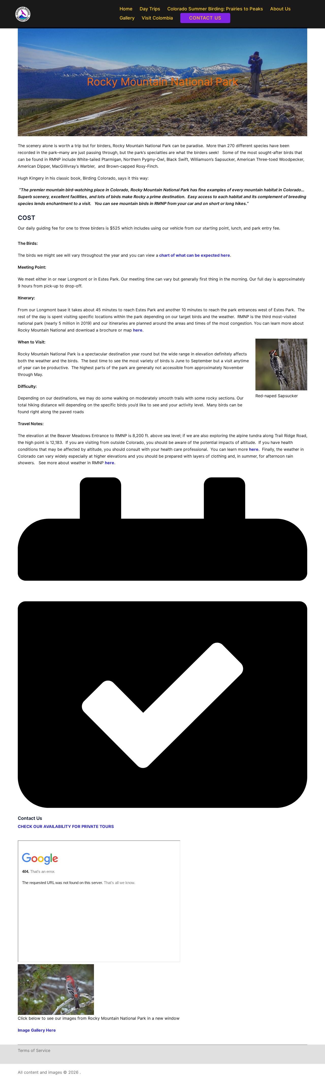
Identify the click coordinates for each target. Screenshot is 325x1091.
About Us (280, 8)
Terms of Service (34, 1050)
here (137, 330)
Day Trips (150, 8)
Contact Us (205, 18)
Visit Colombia (157, 18)
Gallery (127, 18)
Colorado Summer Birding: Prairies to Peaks (215, 8)
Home (126, 8)
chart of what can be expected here (194, 255)
